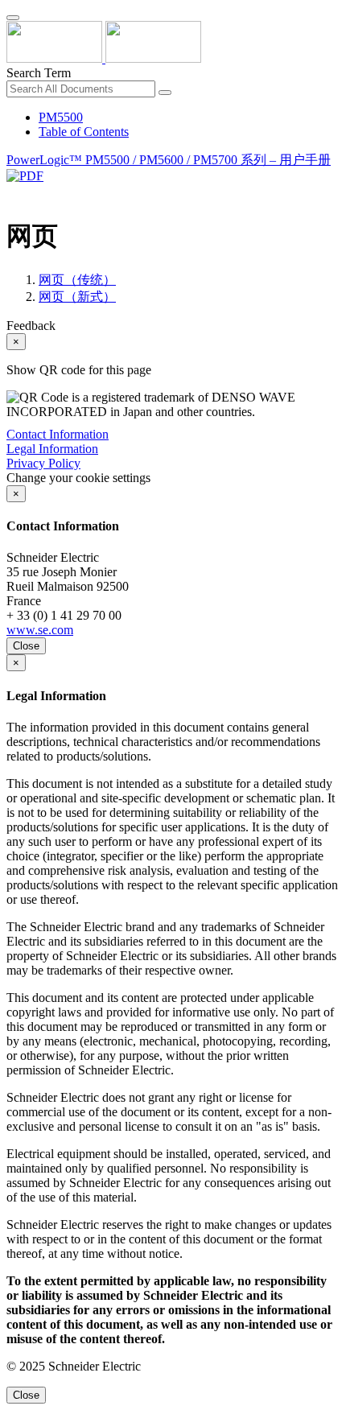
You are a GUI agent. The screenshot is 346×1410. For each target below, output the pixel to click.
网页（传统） (77, 280)
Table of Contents (84, 131)
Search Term (38, 73)
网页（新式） (77, 296)
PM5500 (61, 117)
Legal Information (52, 449)
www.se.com (39, 630)
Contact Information (57, 434)
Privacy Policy (43, 463)
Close (26, 646)
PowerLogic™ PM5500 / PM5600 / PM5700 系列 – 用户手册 (168, 160)
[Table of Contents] (12, 194)
